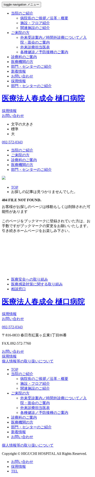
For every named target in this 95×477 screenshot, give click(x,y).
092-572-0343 (12, 142)
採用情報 (18, 81)
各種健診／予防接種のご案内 (44, 52)
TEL (14, 471)
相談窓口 (18, 289)
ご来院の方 (20, 33)
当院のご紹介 (22, 13)
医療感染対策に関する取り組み (37, 284)
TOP (14, 369)
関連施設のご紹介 (35, 28)
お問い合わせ (22, 76)
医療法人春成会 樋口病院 (43, 98)
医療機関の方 (22, 62)
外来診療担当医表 (35, 47)
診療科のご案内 (24, 57)
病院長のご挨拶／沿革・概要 (44, 18)
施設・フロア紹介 (35, 23)
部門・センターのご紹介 (31, 66)
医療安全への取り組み (29, 279)
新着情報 (18, 71)
